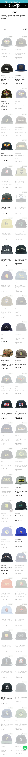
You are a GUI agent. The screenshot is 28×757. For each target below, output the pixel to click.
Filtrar (4, 29)
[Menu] (2, 5)
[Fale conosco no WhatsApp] (25, 748)
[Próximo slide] (24, 25)
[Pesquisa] (5, 5)
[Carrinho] (26, 5)
